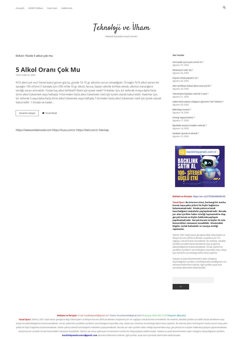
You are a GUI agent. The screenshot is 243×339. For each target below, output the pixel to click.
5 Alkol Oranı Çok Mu (48, 69)
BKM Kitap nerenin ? (182, 109)
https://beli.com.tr (87, 130)
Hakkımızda (66, 8)
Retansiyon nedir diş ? (183, 70)
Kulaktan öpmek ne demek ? (186, 133)
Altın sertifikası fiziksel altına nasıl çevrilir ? (192, 85)
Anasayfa (20, 8)
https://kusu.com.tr (64, 130)
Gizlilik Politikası (35, 8)
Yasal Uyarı (52, 8)
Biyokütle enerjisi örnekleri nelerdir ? (190, 125)
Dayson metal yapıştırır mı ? (185, 78)
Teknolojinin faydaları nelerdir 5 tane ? (190, 93)
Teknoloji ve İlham (121, 28)
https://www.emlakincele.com (33, 130)
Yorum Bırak (51, 113)
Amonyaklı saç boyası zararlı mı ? (188, 62)
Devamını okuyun (29, 114)
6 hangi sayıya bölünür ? (184, 117)
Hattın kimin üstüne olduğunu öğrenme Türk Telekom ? (198, 101)
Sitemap (104, 130)
